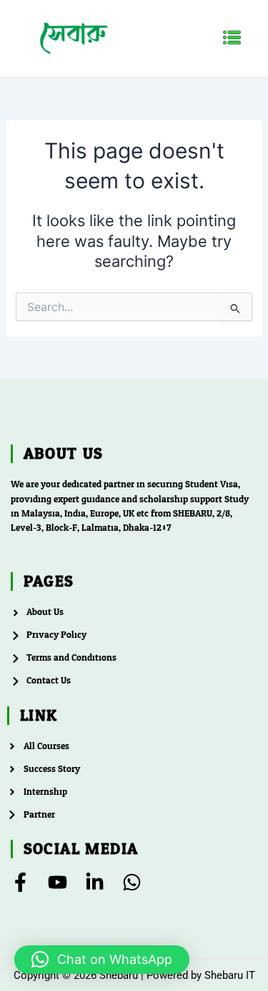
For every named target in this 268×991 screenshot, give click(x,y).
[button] (232, 38)
